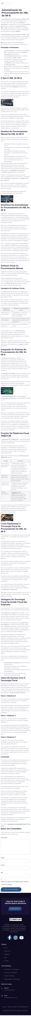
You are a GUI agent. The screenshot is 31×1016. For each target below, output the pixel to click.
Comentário (4, 837)
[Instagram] (15, 938)
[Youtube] (21, 938)
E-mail (3, 865)
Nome (3, 857)
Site (2, 872)
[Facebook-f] (10, 938)
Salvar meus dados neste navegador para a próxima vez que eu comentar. (14, 883)
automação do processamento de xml (18, 824)
